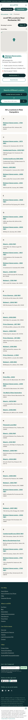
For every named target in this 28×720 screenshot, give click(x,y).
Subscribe (24, 667)
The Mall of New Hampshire (12, 392)
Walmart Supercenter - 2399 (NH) (13, 384)
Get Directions (13, 75)
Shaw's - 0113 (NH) (9, 442)
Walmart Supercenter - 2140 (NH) (13, 184)
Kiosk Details (14, 80)
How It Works (4, 591)
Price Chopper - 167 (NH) (11, 338)
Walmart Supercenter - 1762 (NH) (13, 558)
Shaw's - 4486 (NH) (9, 272)
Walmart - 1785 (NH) (10, 280)
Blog (2, 609)
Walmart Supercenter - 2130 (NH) (13, 490)
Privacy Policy (4, 718)
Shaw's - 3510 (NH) (9, 433)
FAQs (2, 596)
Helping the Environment (8, 614)
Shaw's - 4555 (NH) (9, 331)
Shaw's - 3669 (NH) (9, 476)
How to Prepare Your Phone (8, 593)
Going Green (4, 611)
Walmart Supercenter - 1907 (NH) (13, 253)
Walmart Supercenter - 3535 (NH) (13, 200)
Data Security (5, 616)
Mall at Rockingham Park (11, 540)
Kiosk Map (4, 29)
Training (3, 634)
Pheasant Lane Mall (9, 425)
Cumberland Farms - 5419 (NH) (13, 150)
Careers (3, 621)
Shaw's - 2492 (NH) (9, 410)
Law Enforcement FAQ (7, 637)
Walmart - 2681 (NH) (10, 362)
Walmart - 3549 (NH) (10, 302)
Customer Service (6, 598)
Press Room (4, 618)
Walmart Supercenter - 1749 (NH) (13, 569)
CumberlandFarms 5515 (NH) (13, 158)
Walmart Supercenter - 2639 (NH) (13, 217)
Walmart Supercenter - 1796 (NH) (13, 123)
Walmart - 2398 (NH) (10, 450)
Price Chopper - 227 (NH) (11, 324)
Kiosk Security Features (7, 632)
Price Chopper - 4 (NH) (11, 355)
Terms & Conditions (6, 650)
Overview (3, 630)
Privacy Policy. (9, 672)
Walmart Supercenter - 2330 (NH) (13, 56)
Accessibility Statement (7, 653)
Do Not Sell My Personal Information (10, 655)
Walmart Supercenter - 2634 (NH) (13, 228)
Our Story (3, 607)
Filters (21, 25)
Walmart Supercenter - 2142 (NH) (13, 550)
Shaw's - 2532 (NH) (9, 317)
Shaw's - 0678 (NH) (9, 401)
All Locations (4, 14)
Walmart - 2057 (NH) (10, 508)
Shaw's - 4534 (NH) (9, 459)
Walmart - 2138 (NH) (10, 346)
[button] (14, 40)
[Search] (23, 101)
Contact (3, 639)
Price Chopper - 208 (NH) (12, 295)
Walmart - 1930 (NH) (10, 482)
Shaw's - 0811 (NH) (9, 167)
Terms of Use (12, 718)
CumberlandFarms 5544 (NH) (13, 533)
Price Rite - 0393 (9, 377)
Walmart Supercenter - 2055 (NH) (13, 175)
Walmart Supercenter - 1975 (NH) (13, 142)
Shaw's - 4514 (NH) (9, 244)
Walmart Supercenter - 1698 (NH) (13, 264)
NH (11, 14)
